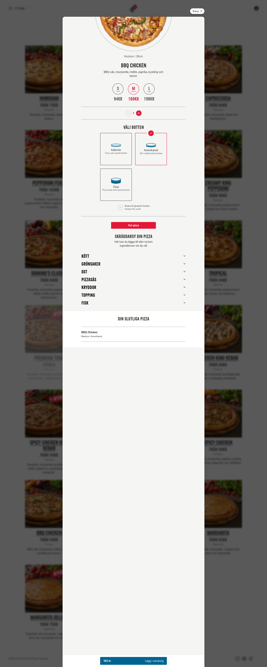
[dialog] (133, 342)
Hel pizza (133, 225)
